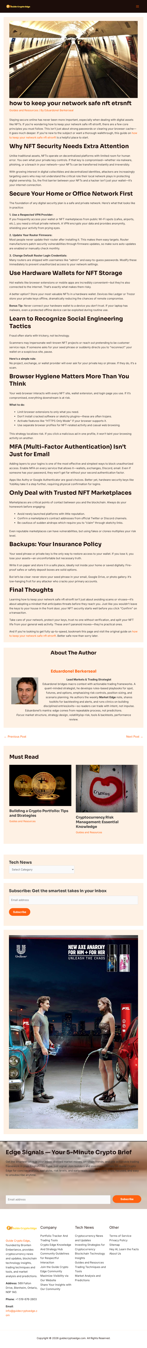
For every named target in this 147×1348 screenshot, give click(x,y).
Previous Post (15, 736)
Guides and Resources (23, 110)
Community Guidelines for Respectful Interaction (54, 1258)
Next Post (134, 736)
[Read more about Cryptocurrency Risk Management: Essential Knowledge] (107, 788)
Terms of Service (120, 1235)
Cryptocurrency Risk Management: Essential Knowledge (97, 822)
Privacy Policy (118, 1240)
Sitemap (114, 1244)
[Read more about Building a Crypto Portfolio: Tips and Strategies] (40, 785)
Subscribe (19, 912)
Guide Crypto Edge (18, 1240)
